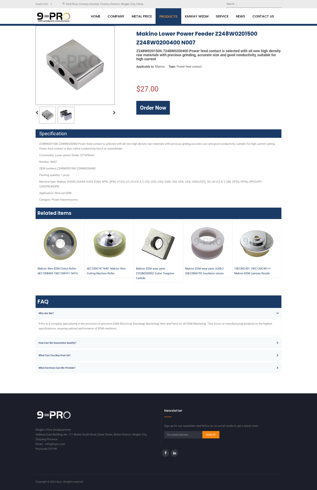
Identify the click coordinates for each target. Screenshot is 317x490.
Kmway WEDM (196, 16)
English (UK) (42, 4)
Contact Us (263, 16)
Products (168, 16)
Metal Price (142, 16)
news (240, 16)
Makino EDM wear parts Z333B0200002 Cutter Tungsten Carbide (155, 273)
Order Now (153, 108)
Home (95, 16)
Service (222, 16)
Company (116, 16)
